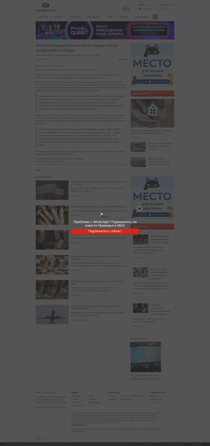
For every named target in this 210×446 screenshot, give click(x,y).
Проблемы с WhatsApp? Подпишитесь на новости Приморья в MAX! (105, 223)
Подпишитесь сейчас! (105, 231)
